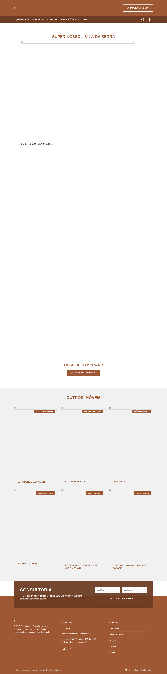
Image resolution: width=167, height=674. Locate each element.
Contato (87, 20)
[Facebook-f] (149, 19)
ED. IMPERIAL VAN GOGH (31, 482)
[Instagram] (142, 19)
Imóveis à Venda (70, 20)
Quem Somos (22, 20)
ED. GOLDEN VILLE (75, 481)
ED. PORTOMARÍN (27, 563)
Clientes (52, 20)
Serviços (38, 20)
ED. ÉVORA (119, 481)
